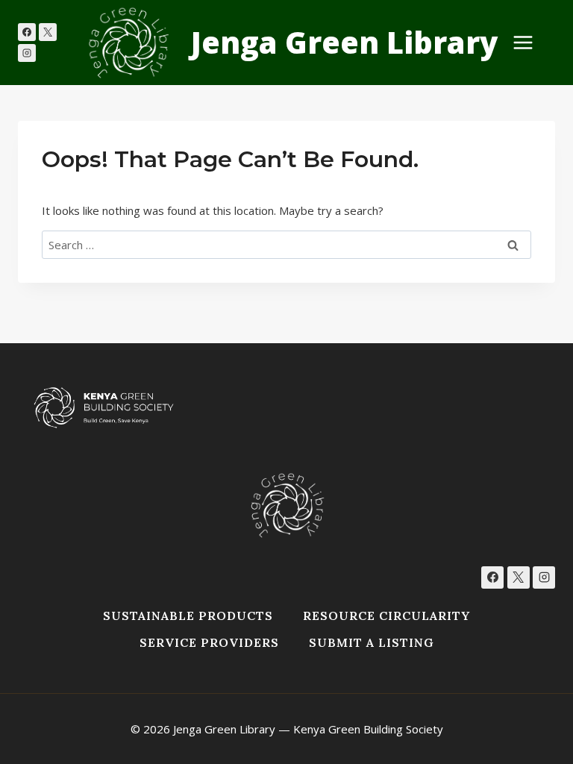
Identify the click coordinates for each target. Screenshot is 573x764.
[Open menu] (530, 42)
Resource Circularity (386, 615)
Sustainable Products (188, 615)
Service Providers (209, 642)
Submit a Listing (371, 642)
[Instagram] (27, 53)
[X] (48, 32)
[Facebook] (27, 32)
